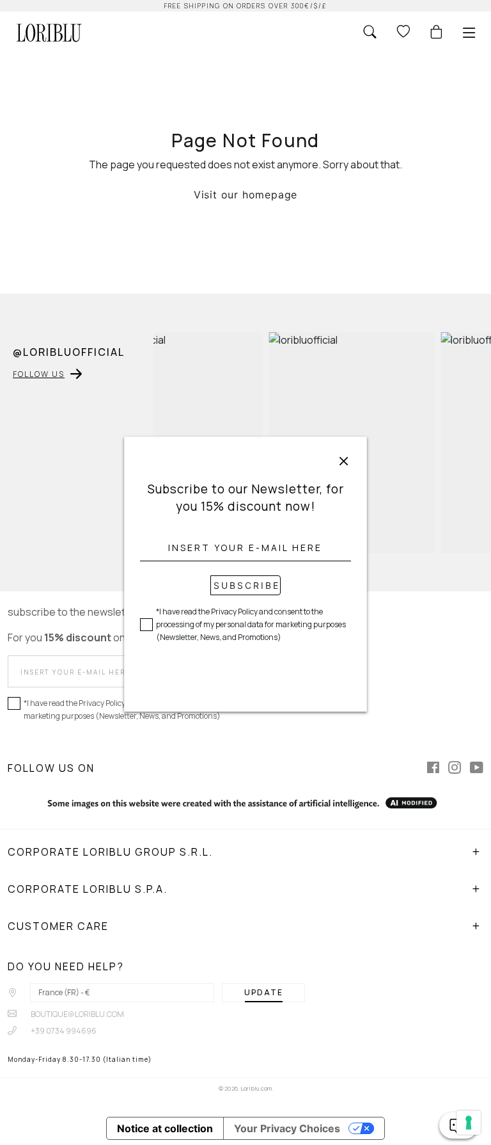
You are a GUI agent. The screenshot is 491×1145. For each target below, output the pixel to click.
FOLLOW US (39, 374)
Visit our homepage (245, 194)
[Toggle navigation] (469, 33)
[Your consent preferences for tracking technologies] (468, 1122)
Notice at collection (165, 1128)
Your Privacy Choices (287, 1128)
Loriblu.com (256, 1088)
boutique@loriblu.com (76, 1014)
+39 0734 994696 (63, 1030)
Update (263, 992)
